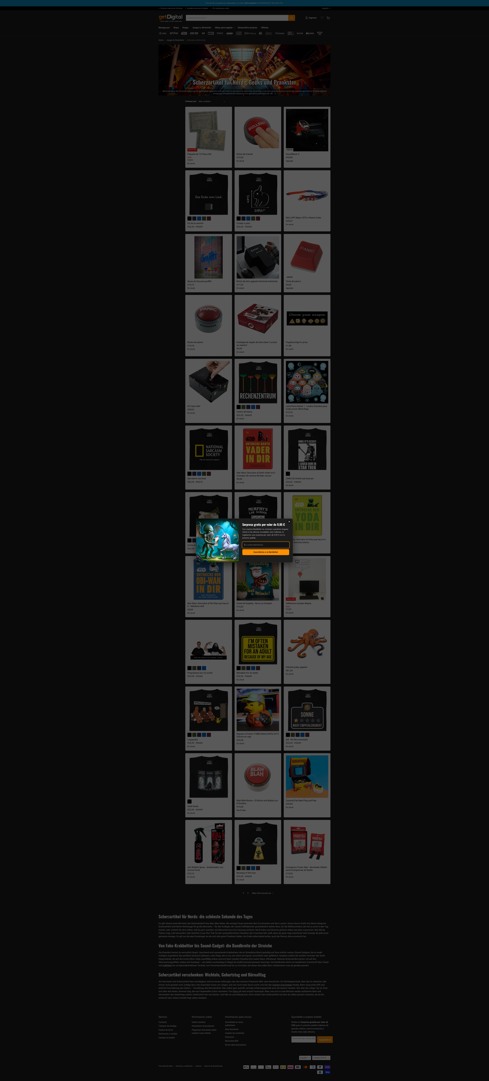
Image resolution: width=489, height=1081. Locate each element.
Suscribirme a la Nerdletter (265, 552)
